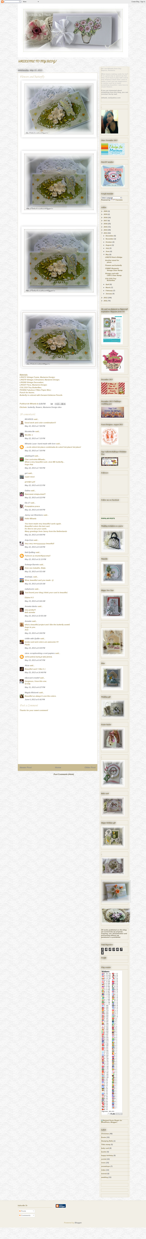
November (109, 239)
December (109, 236)
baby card (105, 1148)
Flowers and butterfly (113, 265)
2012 (105, 298)
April (107, 284)
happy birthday (107, 1155)
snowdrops (105, 1166)
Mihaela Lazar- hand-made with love (40, 444)
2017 (105, 220)
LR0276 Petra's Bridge (113, 257)
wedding (104, 1177)
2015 (105, 227)
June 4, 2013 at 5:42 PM (35, 699)
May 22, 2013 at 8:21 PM (35, 485)
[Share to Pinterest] (64, 404)
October (109, 242)
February (109, 290)
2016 (105, 224)
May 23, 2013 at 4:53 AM (35, 572)
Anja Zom (29, 540)
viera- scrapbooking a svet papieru (40, 653)
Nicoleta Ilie (30, 431)
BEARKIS (29, 419)
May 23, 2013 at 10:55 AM (35, 616)
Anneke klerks (31, 606)
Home (58, 767)
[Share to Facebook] (62, 404)
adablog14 (29, 456)
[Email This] (56, 404)
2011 (105, 301)
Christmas (105, 1134)
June (108, 251)
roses (103, 1163)
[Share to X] (60, 404)
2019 (105, 214)
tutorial (104, 1173)
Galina (27, 491)
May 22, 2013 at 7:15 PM (35, 438)
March (108, 287)
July (107, 248)
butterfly (31, 407)
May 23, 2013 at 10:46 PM (35, 672)
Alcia (27, 665)
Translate (119, 200)
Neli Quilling (30, 552)
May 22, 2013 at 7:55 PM (35, 468)
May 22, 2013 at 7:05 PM (35, 426)
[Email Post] (51, 404)
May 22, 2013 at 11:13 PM (35, 559)
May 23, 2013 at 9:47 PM (35, 660)
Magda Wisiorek (32, 693)
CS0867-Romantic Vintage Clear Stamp (114, 269)
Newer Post (26, 767)
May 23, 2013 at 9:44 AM (35, 601)
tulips (103, 1170)
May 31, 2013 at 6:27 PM (35, 687)
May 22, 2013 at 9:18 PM (35, 547)
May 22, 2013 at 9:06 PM (35, 535)
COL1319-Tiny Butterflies (110, 279)
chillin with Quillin (32, 639)
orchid (103, 1159)
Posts (23, 1211)
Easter (103, 1137)
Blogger (78, 1223)
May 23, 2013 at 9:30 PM (35, 648)
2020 (105, 211)
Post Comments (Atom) (64, 774)
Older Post (90, 767)
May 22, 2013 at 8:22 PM (35, 498)
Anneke (28, 621)
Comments (25, 1215)
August (108, 245)
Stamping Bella (107, 1141)
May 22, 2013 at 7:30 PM (35, 451)
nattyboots (29, 589)
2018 (105, 217)
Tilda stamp (105, 1144)
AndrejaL (29, 577)
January (109, 294)
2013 (105, 233)
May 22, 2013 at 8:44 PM (35, 510)
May (107, 254)
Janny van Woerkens (34, 515)
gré (26, 473)
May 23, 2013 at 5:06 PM (35, 633)
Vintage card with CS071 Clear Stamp (113, 274)
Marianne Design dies (52, 407)
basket (103, 1152)
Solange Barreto (32, 565)
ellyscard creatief (32, 678)
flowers (39, 407)
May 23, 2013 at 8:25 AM (35, 584)
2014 (105, 230)
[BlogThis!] (58, 404)
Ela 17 (27, 503)
